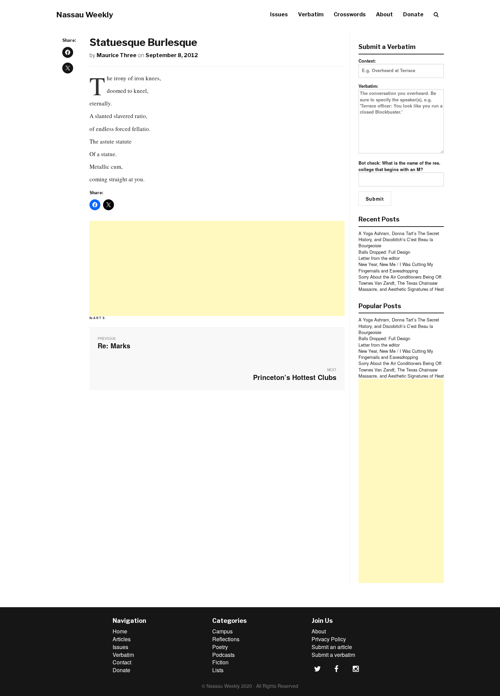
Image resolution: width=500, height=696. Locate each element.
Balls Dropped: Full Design (384, 252)
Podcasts (223, 655)
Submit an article (332, 647)
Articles (122, 639)
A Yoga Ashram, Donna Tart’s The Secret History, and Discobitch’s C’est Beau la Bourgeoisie (399, 239)
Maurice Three (116, 55)
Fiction (220, 662)
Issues (279, 14)
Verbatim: (368, 86)
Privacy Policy (329, 639)
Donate (413, 14)
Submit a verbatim (333, 655)
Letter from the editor (379, 258)
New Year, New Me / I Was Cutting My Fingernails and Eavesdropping (396, 267)
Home (120, 631)
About (384, 14)
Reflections (225, 639)
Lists (217, 670)
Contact (122, 662)
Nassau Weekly (84, 14)
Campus (222, 631)
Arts (99, 318)
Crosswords (350, 14)
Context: (367, 61)
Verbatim (310, 14)
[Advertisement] (217, 268)
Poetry (220, 647)
